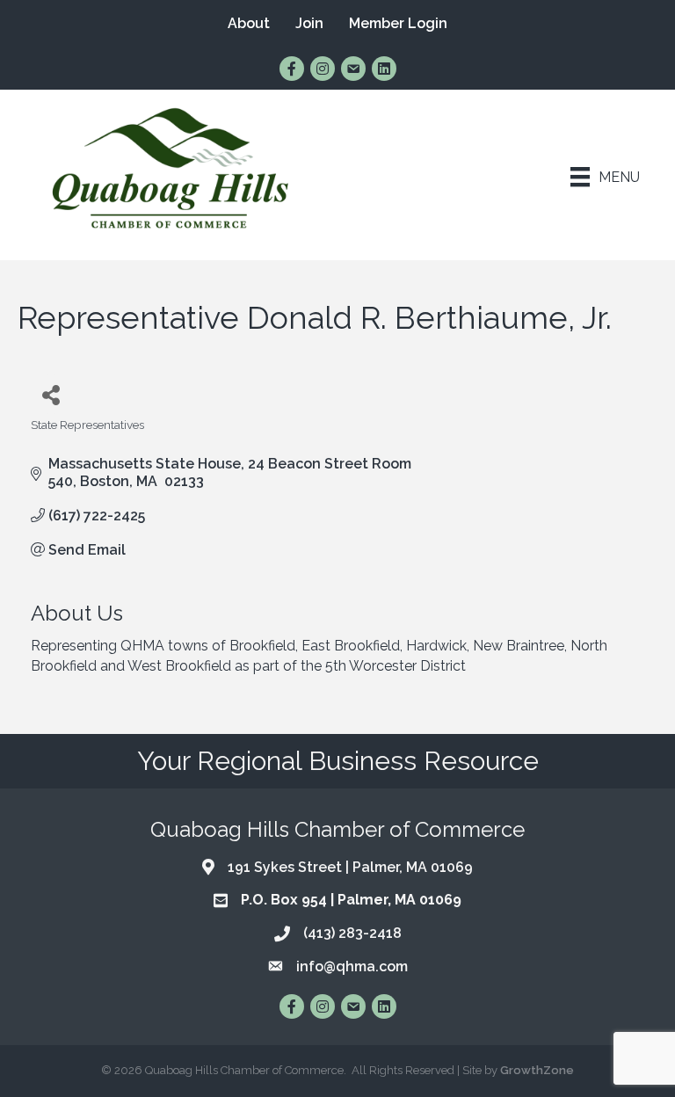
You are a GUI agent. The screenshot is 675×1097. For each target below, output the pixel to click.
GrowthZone (537, 1070)
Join (309, 23)
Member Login (398, 23)
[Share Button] (50, 394)
